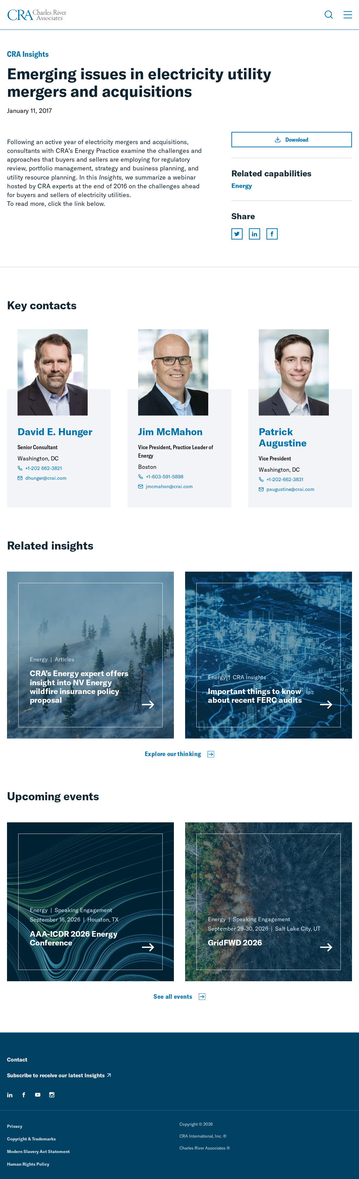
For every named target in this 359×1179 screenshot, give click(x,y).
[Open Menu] (348, 15)
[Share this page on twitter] (237, 234)
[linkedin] (10, 1094)
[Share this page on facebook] (272, 234)
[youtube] (38, 1094)
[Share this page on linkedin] (254, 234)
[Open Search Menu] (329, 15)
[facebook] (24, 1094)
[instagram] (52, 1094)
